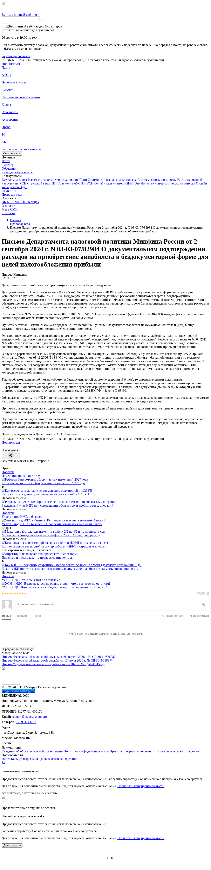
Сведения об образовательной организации (32, 751)
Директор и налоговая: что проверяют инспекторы (37, 557)
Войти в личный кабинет (19, 14)
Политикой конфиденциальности (140, 786)
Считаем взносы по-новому (156, 179)
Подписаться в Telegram (18, 691)
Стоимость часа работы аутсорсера (112, 179)
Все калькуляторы (14, 179)
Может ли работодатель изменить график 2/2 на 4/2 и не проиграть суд (51, 535)
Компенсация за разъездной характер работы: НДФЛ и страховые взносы (53, 546)
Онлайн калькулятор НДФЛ (114, 183)
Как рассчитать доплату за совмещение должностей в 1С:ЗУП (45, 494)
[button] (105, 176)
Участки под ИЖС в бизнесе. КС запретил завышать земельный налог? (52, 524)
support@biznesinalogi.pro (29, 716)
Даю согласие (12, 845)
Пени (83, 179)
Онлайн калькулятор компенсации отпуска (165, 183)
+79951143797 (26, 722)
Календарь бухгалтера (47, 759)
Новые (6, 616)
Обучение (70, 759)
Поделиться (10, 450)
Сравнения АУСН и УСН (75, 183)
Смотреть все (11, 153)
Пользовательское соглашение (177, 751)
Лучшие (22, 616)
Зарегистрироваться (16, 56)
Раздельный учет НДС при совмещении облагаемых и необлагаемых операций (57, 505)
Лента (6, 67)
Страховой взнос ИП (42, 183)
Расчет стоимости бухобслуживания (53, 179)
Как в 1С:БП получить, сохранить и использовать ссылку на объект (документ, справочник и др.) (70, 568)
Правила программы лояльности (133, 751)
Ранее (37, 616)
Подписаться (11, 63)
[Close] (7, 23)
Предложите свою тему (18, 649)
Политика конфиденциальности (86, 751)
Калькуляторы (21, 759)
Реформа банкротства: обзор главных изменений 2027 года (43, 483)
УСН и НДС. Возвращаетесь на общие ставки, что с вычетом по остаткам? (54, 587)
